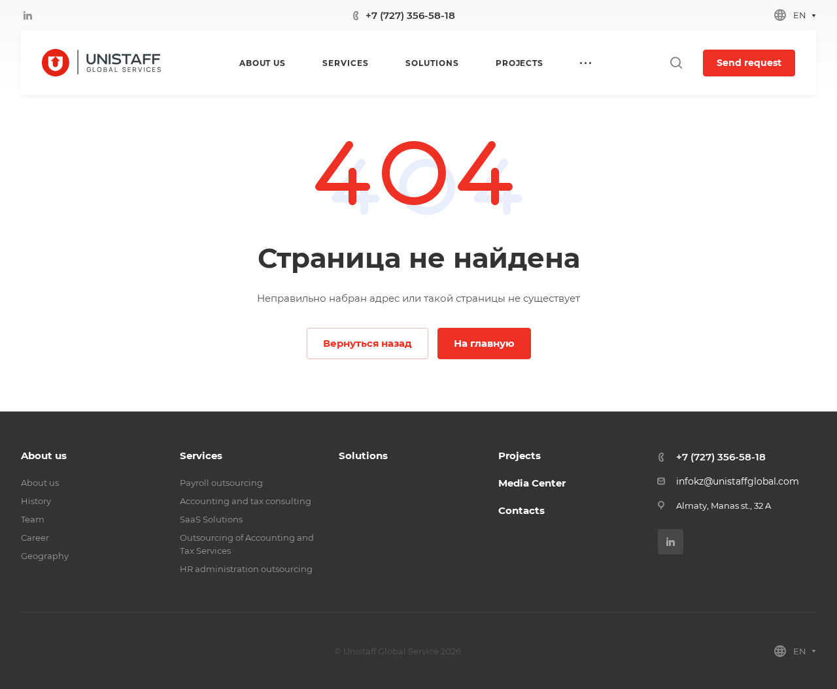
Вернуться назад (367, 343)
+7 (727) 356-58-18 (410, 15)
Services (201, 455)
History (36, 501)
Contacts (521, 510)
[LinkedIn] (27, 15)
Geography (45, 556)
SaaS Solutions (211, 519)
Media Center (532, 483)
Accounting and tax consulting (245, 501)
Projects (519, 455)
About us (44, 455)
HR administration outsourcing (246, 569)
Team (32, 519)
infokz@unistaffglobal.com (737, 481)
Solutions (363, 455)
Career (35, 537)
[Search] (676, 63)
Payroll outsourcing (221, 482)
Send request (749, 63)
